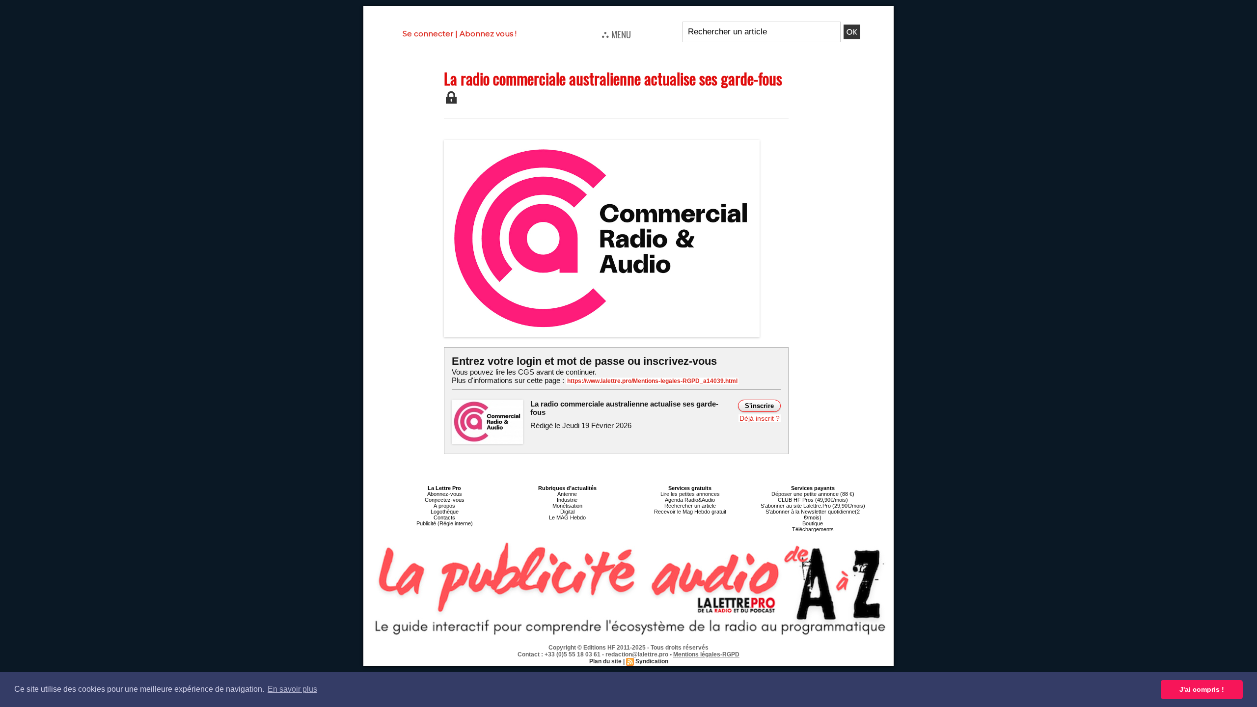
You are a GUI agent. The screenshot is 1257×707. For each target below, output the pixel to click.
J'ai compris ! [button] (1201, 689)
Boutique (812, 523)
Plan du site (605, 661)
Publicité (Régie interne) (444, 523)
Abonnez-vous (444, 494)
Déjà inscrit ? (759, 418)
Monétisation (567, 506)
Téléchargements (813, 529)
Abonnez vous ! (488, 33)
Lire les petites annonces (690, 494)
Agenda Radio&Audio (690, 500)
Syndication (651, 661)
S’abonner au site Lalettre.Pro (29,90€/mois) (813, 506)
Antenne (567, 494)
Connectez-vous (445, 500)
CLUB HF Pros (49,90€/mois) (813, 500)
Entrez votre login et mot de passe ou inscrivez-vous (584, 361)
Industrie (567, 500)
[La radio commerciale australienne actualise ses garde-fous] (602, 143)
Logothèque (445, 512)
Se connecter (428, 33)
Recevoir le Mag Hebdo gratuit (690, 512)
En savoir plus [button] (292, 689)
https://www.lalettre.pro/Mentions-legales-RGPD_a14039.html (652, 381)
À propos (444, 506)
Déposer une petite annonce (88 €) (812, 494)
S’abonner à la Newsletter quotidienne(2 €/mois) (812, 514)
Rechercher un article (690, 506)
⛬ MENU (616, 34)
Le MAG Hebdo (567, 517)
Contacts (444, 517)
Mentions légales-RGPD (706, 654)
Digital (567, 512)
